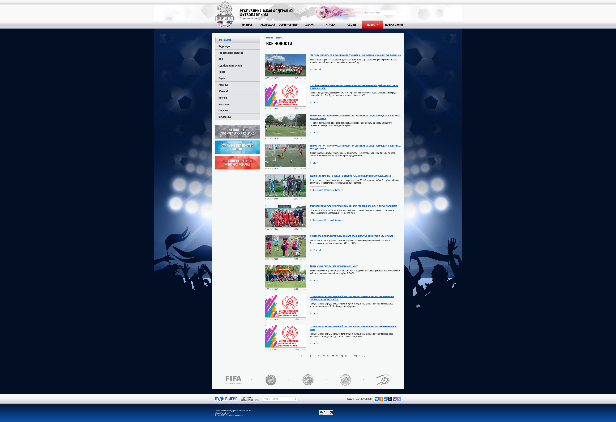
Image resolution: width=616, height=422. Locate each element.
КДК (220, 59)
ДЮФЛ (309, 24)
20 (324, 356)
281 (355, 356)
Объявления (224, 116)
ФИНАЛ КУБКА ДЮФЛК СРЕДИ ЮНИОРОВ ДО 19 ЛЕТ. (334, 266)
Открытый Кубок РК (333, 190)
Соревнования (288, 24)
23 (337, 356)
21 (328, 356)
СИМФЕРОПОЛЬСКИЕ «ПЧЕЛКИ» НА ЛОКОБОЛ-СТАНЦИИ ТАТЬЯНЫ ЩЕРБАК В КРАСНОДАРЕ (351, 236)
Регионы (223, 84)
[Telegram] (399, 399)
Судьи (351, 24)
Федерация (267, 24)
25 (346, 356)
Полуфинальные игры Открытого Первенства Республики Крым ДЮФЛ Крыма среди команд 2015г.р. (354, 87)
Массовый (224, 104)
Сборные (223, 110)
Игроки (330, 24)
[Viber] (395, 399)
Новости (372, 24)
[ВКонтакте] (377, 399)
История (222, 97)
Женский (223, 91)
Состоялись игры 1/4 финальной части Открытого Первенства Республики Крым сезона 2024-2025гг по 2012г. (352, 298)
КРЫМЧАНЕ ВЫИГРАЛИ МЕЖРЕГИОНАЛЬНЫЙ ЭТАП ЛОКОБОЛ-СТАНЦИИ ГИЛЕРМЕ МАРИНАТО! (353, 205)
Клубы (222, 78)
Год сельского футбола (230, 52)
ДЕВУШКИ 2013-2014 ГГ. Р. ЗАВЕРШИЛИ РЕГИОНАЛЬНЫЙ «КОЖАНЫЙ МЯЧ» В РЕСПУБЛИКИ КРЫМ (355, 55)
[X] (390, 399)
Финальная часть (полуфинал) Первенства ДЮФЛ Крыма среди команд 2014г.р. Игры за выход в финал (355, 117)
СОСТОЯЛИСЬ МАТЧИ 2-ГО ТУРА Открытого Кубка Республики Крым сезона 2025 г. (350, 175)
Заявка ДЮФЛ (394, 24)
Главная (246, 24)
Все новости (224, 40)
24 (342, 356)
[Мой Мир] (386, 399)
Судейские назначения (230, 65)
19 (319, 356)
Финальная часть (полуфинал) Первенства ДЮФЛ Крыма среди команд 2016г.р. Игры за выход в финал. (355, 147)
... (315, 356)
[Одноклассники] (381, 399)
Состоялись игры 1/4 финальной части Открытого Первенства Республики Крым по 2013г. (353, 328)
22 (333, 356)
